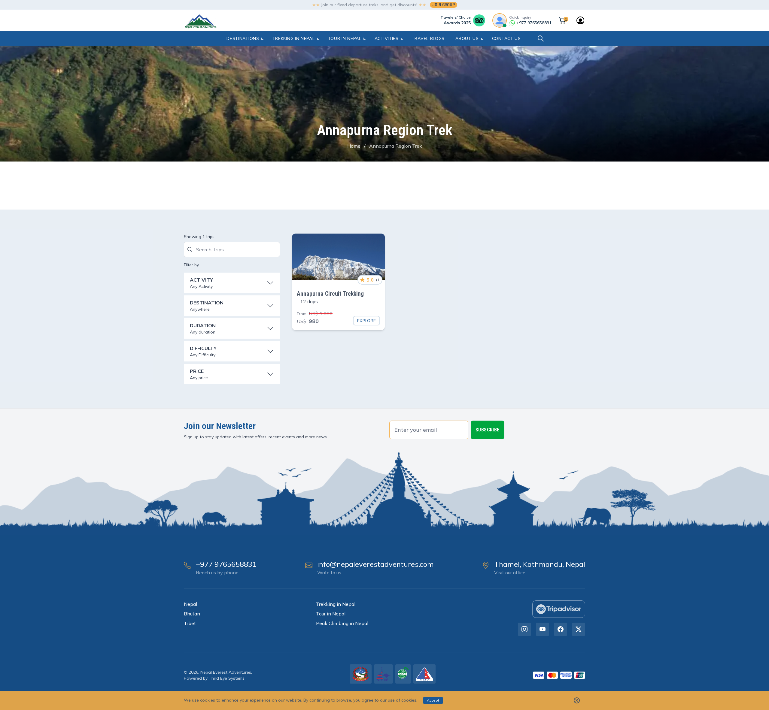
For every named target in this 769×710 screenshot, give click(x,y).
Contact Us (506, 38)
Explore (366, 320)
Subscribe (488, 430)
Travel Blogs (428, 38)
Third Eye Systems (227, 678)
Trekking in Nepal (293, 38)
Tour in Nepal (344, 38)
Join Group (443, 4)
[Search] (540, 38)
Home (353, 146)
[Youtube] (542, 629)
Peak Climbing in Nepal (342, 623)
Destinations (242, 38)
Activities (387, 38)
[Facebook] (560, 629)
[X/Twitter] (578, 629)
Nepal (190, 604)
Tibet (190, 623)
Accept (433, 700)
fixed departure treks (357, 5)
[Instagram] (524, 629)
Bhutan (192, 614)
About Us (467, 38)
